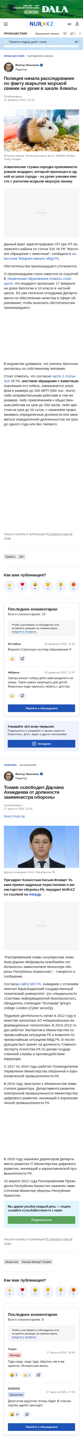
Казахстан (11, 1261)
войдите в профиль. (24, 631)
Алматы (10, 556)
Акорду (35, 894)
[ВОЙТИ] (77, 24)
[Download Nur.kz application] (41, 9)
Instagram (44, 743)
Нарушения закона (47, 33)
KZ (69, 24)
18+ (21, 556)
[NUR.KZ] (41, 24)
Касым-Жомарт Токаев (36, 1261)
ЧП (65, 33)
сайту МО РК (30, 984)
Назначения (28, 765)
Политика (10, 765)
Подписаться (41, 1220)
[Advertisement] (41, 213)
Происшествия (15, 33)
